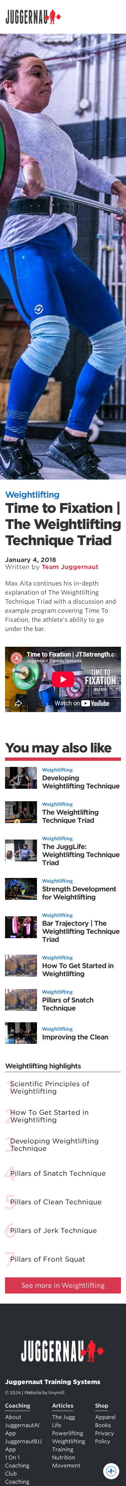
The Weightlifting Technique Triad (70, 816)
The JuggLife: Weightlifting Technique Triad (81, 855)
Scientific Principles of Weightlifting (49, 1087)
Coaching (17, 1406)
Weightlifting (32, 495)
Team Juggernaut (70, 566)
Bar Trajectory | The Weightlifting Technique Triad (81, 931)
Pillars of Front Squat (47, 1259)
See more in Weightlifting (63, 1285)
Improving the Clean (75, 1037)
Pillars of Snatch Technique (67, 1004)
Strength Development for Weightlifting (79, 893)
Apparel (105, 1417)
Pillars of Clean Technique (56, 1202)
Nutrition (63, 1457)
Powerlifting (67, 1433)
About (13, 1417)
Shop (101, 1406)
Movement (66, 1465)
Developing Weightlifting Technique (81, 782)
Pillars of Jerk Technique (53, 1231)
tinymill (56, 1392)
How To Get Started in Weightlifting (78, 970)
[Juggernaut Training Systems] (36, 17)
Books (103, 1425)
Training (62, 1449)
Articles (63, 1406)
